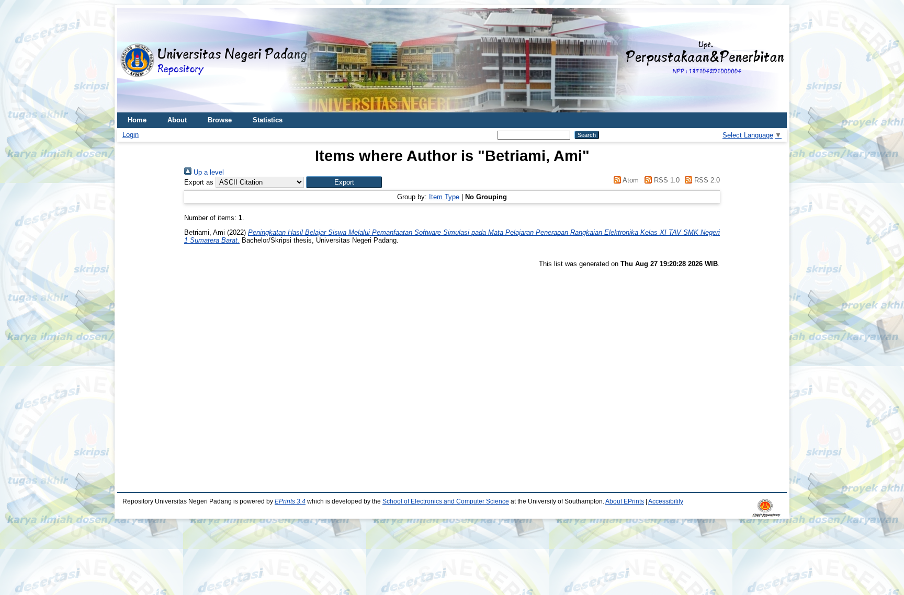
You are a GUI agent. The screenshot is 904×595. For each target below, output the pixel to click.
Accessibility (665, 501)
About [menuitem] (177, 120)
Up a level (207, 172)
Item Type (444, 197)
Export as (198, 182)
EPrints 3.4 (290, 501)
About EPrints (624, 501)
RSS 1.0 (665, 180)
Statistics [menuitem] (267, 120)
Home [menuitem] (137, 120)
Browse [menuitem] (220, 120)
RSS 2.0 (706, 180)
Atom (630, 180)
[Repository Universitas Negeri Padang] (133, 60)
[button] (344, 182)
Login (130, 135)
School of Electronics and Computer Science (445, 501)
